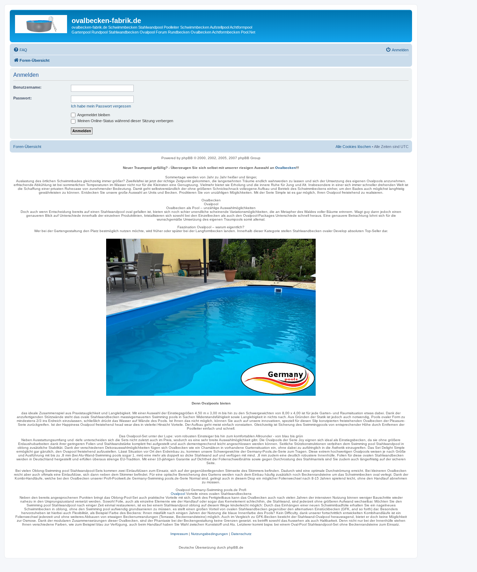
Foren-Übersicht (27, 146)
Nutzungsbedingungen (209, 534)
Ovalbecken (285, 168)
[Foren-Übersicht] (42, 23)
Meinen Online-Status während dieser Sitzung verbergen (124, 121)
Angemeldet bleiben (93, 115)
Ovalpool (178, 494)
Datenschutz (241, 534)
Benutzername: (27, 87)
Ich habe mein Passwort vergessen (101, 106)
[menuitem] (20, 50)
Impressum (179, 534)
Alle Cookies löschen (353, 146)
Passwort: (22, 98)
